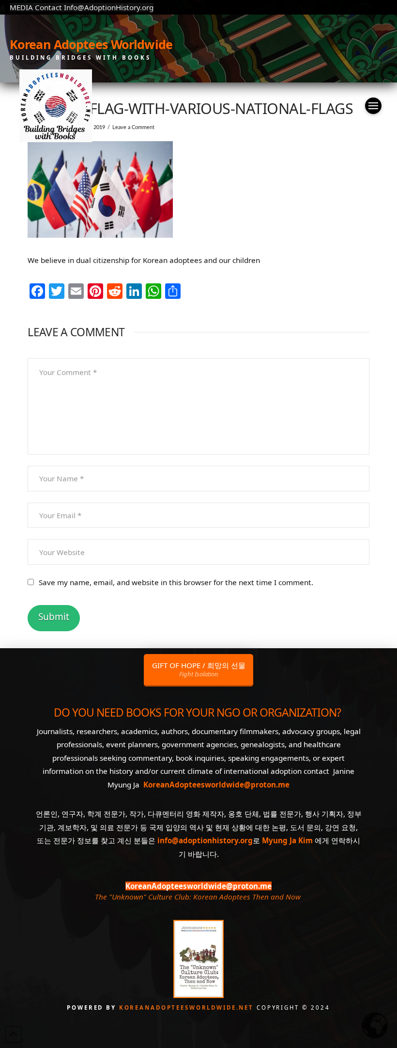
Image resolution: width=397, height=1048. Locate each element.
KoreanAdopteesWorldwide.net (188, 1007)
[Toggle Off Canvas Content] (373, 106)
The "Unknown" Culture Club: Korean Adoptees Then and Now (197, 896)
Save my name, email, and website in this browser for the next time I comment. (176, 582)
